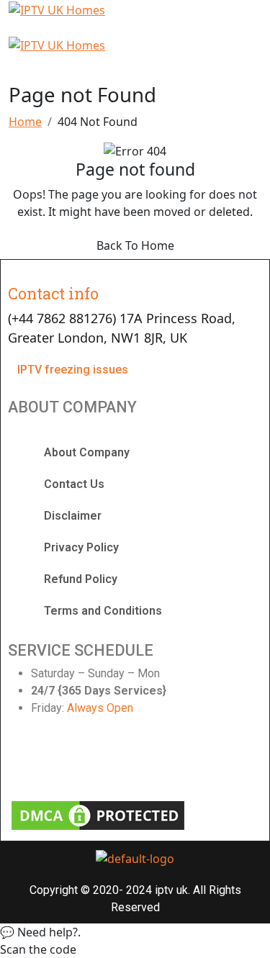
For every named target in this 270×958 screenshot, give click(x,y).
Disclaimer (73, 516)
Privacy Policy (81, 547)
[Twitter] (91, 761)
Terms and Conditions (103, 611)
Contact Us (74, 484)
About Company (87, 452)
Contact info (53, 293)
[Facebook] (26, 761)
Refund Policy (80, 579)
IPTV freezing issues (72, 369)
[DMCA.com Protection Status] (98, 815)
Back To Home (135, 245)
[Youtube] (155, 761)
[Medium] (220, 761)
